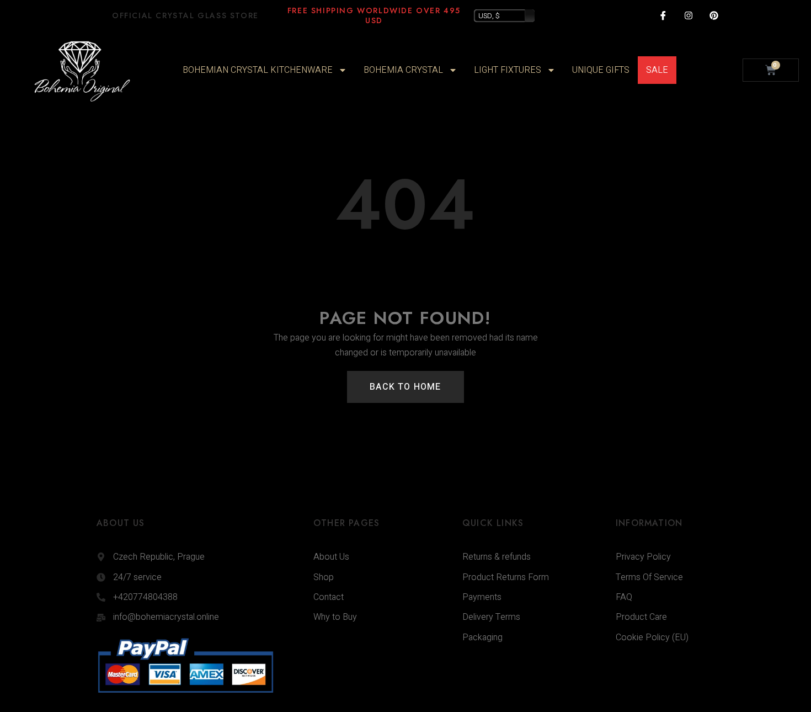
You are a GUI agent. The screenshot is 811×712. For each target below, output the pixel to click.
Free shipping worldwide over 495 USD (374, 15)
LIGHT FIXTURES (507, 70)
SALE (657, 70)
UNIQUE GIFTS (600, 70)
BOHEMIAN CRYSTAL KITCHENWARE (258, 70)
